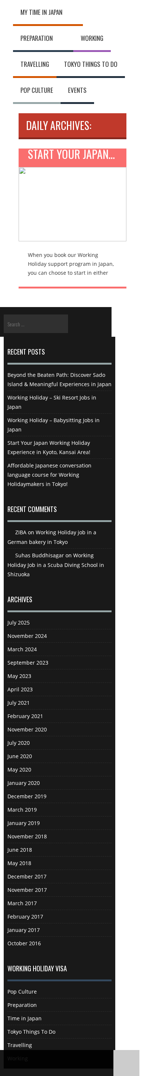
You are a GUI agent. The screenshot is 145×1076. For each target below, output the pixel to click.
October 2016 (24, 943)
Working (92, 38)
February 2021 (25, 716)
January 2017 (23, 929)
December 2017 (26, 876)
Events (77, 90)
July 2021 (18, 702)
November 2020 (27, 729)
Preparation (36, 38)
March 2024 (22, 649)
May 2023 (19, 675)
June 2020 (19, 756)
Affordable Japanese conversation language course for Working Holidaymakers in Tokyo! (49, 475)
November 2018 (27, 836)
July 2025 (18, 622)
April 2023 (20, 689)
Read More (72, 199)
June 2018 (19, 849)
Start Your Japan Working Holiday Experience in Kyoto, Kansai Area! (77, 155)
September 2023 (27, 662)
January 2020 (23, 782)
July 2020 (18, 742)
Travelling (34, 64)
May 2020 (19, 769)
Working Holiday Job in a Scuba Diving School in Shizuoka (55, 565)
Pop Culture (36, 90)
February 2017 (25, 916)
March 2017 (22, 903)
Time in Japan (24, 1018)
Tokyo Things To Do (90, 64)
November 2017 (27, 889)
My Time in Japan (41, 12)
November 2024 (27, 635)
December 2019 (26, 796)
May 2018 (19, 863)
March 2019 (22, 809)
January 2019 (23, 822)
